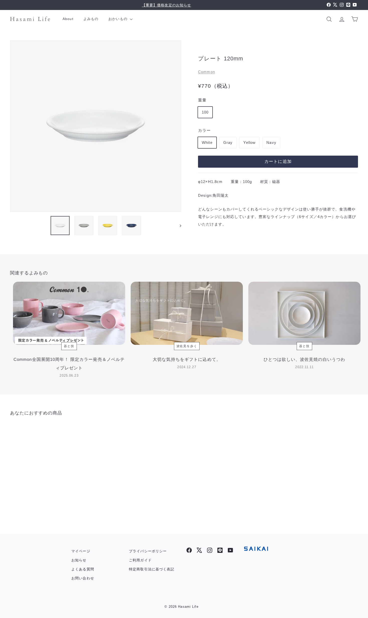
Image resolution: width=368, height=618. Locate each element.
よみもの (91, 19)
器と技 (69, 346)
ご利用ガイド (140, 560)
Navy (271, 142)
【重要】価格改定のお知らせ (166, 5)
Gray (228, 142)
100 (205, 112)
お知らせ (79, 560)
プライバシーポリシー (148, 551)
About (68, 19)
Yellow (249, 142)
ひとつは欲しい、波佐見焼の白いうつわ (304, 359)
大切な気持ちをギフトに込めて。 (187, 359)
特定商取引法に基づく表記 (151, 569)
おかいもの (118, 19)
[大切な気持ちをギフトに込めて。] (187, 313)
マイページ (80, 551)
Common (206, 71)
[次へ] (178, 226)
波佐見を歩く (186, 346)
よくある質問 (82, 569)
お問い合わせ (82, 578)
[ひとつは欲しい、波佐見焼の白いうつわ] (304, 313)
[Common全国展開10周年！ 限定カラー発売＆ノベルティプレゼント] (69, 313)
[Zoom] (95, 126)
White (207, 142)
